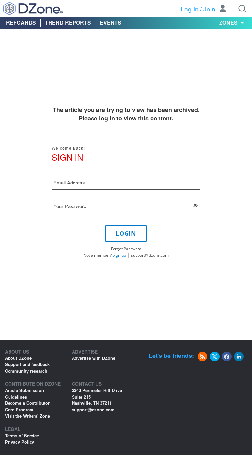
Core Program (19, 409)
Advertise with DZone (93, 358)
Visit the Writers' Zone (27, 416)
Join (209, 8)
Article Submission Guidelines (24, 393)
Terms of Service (22, 435)
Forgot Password (126, 248)
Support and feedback (27, 364)
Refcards (21, 22)
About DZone (18, 358)
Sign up (119, 255)
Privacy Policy (19, 442)
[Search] (242, 8)
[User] (222, 9)
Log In (190, 8)
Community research (26, 371)
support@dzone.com (150, 255)
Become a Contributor (27, 403)
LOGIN (126, 233)
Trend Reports (68, 22)
